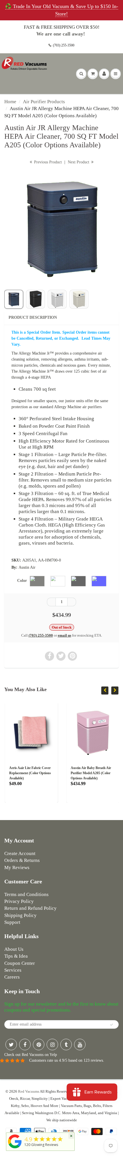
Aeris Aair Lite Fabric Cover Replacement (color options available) (29, 773)
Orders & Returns (22, 860)
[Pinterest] (38, 1044)
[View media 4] (79, 299)
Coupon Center (19, 963)
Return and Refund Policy (30, 908)
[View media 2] (35, 299)
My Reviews (16, 867)
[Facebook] (25, 1044)
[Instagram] (52, 1044)
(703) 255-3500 (63, 45)
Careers (12, 977)
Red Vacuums (28, 1091)
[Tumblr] (66, 1044)
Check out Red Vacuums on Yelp (30, 1055)
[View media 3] (57, 299)
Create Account (19, 853)
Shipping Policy (20, 915)
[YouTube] (80, 1044)
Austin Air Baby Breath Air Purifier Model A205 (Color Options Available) (90, 773)
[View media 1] (13, 299)
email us (64, 635)
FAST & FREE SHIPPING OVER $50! (62, 27)
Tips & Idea (16, 956)
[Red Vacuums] (15, 1148)
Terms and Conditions (26, 894)
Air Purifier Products (44, 101)
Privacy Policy (19, 901)
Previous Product (47, 162)
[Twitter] (11, 1044)
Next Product (79, 162)
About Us (13, 949)
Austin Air (27, 567)
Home (10, 101)
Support (12, 922)
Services (12, 970)
